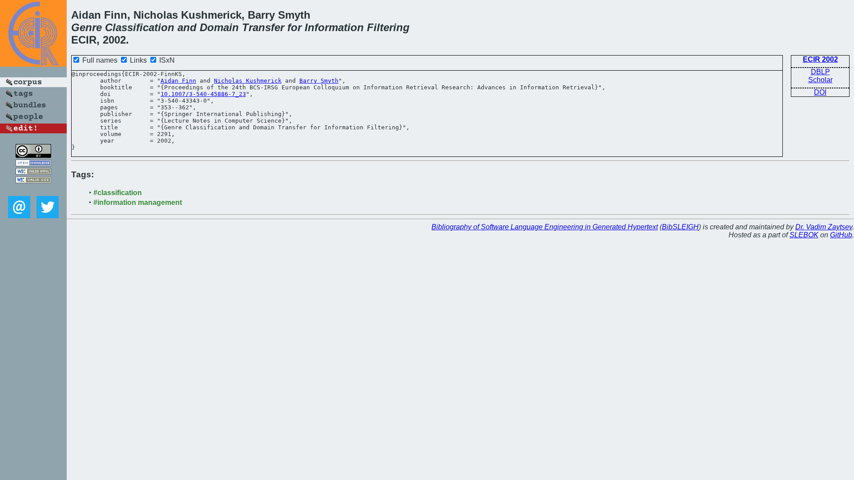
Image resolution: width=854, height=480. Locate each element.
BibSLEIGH (680, 227)
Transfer (263, 27)
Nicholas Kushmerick (248, 80)
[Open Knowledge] (33, 164)
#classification (117, 192)
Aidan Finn (178, 80)
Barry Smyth (318, 80)
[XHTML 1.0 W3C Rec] (33, 172)
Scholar (820, 80)
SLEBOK (804, 235)
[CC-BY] (33, 155)
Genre (86, 27)
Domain (219, 27)
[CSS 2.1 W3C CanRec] (33, 189)
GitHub (841, 235)
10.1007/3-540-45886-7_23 (203, 94)
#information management (137, 202)
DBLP (820, 72)
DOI (820, 92)
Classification (139, 27)
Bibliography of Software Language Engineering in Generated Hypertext (544, 227)
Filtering (388, 27)
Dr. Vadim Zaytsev (823, 227)
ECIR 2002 (820, 59)
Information (334, 27)
